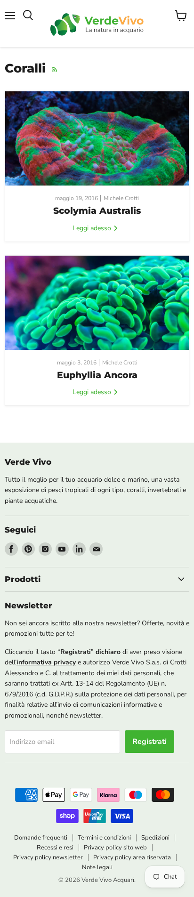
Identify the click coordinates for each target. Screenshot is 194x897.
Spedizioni (155, 837)
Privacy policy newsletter (48, 857)
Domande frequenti (40, 837)
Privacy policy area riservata (132, 857)
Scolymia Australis (97, 210)
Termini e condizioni (104, 837)
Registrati (149, 741)
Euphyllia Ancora (97, 375)
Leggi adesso (93, 228)
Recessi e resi (55, 847)
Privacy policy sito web (115, 847)
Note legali (97, 867)
